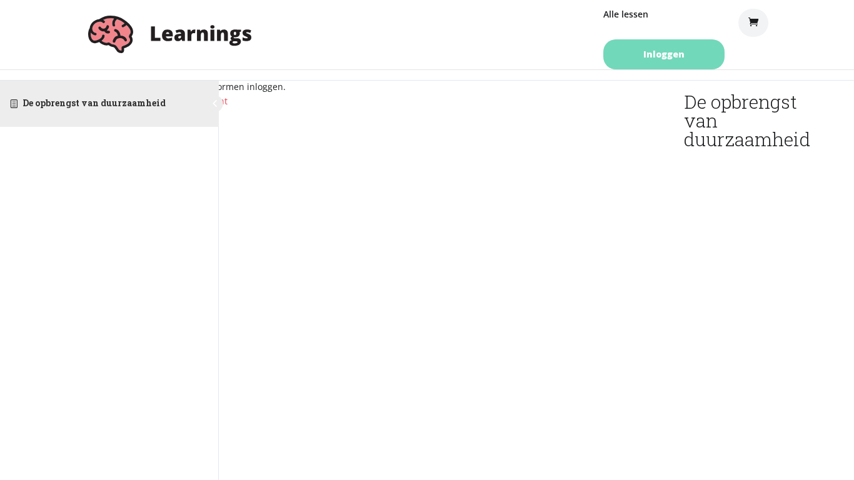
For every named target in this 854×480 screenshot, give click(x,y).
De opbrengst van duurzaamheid (94, 103)
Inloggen (664, 54)
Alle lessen (625, 15)
